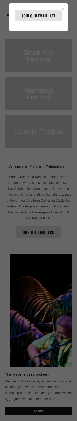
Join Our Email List (38, 16)
